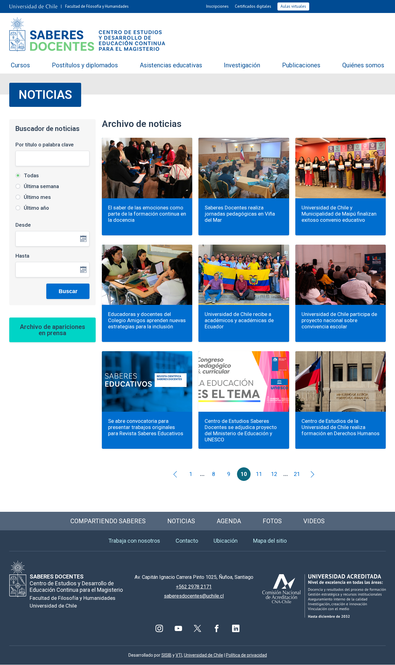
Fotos (272, 521)
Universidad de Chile (203, 655)
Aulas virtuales (293, 6)
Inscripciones (217, 6)
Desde (23, 225)
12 (274, 474)
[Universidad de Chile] (33, 6)
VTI (179, 655)
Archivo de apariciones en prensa (52, 330)
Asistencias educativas (171, 65)
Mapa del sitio (270, 540)
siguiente (312, 474)
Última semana (41, 186)
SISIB (166, 655)
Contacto (187, 540)
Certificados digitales (253, 6)
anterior (175, 474)
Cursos (20, 65)
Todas (31, 175)
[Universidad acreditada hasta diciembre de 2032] (324, 596)
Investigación (242, 65)
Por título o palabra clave (44, 144)
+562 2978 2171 (194, 587)
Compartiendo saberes (108, 521)
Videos (314, 521)
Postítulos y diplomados (85, 65)
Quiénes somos (363, 65)
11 (259, 474)
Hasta (22, 256)
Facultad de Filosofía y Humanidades (97, 6)
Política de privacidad (246, 655)
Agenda (229, 521)
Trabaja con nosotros (134, 540)
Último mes (37, 197)
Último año (36, 208)
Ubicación (226, 540)
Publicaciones (301, 65)
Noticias (181, 521)
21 (297, 474)
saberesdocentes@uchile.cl (194, 596)
